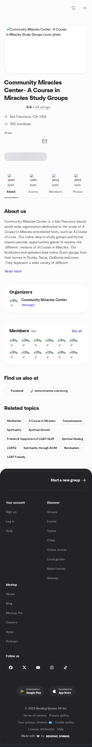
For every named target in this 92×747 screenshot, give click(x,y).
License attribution (41, 729)
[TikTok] (65, 667)
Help (9, 531)
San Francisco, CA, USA (28, 116)
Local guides (56, 559)
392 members (20, 124)
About (10, 594)
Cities (51, 540)
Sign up (11, 512)
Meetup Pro (14, 613)
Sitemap (52, 578)
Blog (9, 603)
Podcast (12, 641)
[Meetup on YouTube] (38, 667)
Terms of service (35, 715)
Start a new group (65, 480)
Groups (52, 512)
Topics (51, 531)
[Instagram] (51, 667)
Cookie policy (64, 722)
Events (52, 521)
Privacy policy (59, 715)
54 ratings (42, 107)
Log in (10, 521)
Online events (57, 549)
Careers (11, 622)
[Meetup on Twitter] (24, 667)
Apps (9, 632)
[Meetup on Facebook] (10, 667)
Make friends (56, 568)
